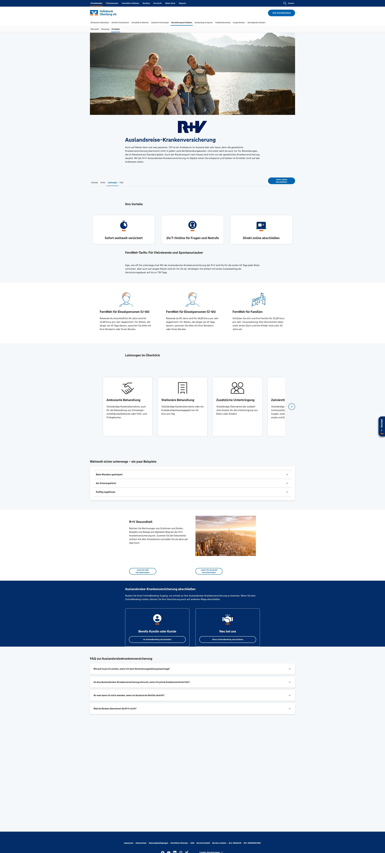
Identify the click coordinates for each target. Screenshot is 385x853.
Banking (146, 3)
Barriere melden (219, 843)
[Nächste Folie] (291, 406)
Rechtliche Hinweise (179, 843)
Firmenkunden (112, 3)
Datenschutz (141, 843)
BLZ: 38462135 (235, 843)
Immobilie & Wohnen (130, 3)
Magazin (182, 3)
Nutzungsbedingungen (158, 843)
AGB (192, 843)
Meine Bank (170, 3)
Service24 (157, 3)
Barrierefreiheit (203, 843)
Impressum (128, 843)
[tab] (100, 23)
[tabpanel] (127, 406)
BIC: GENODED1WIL (252, 843)
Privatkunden (96, 3)
